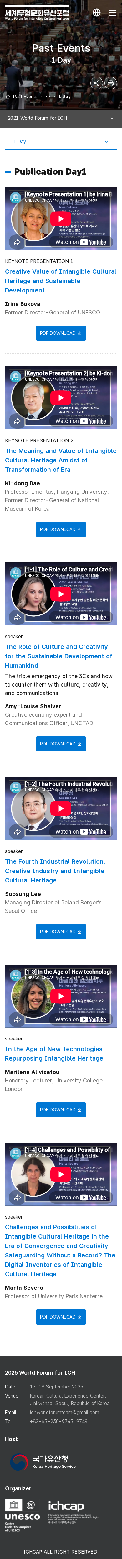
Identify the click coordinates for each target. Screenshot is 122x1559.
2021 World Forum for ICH (48, 96)
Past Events (25, 96)
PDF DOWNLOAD (58, 333)
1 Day (64, 96)
